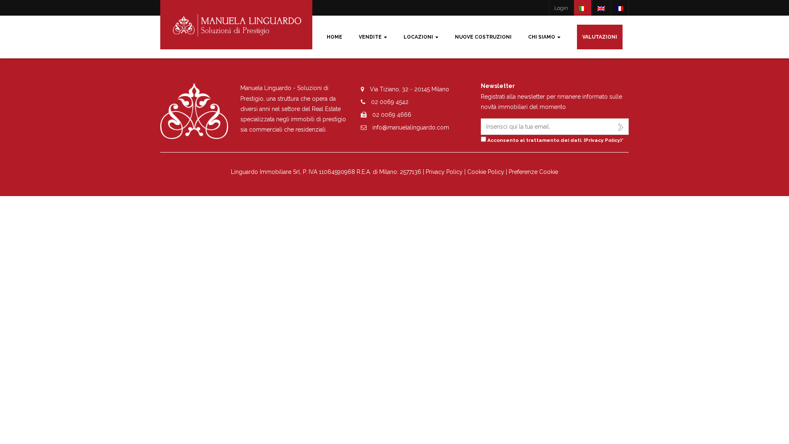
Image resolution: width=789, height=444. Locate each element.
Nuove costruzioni (483, 37)
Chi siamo (542, 37)
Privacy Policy (602, 140)
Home (334, 37)
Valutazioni (599, 37)
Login (561, 8)
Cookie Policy (485, 172)
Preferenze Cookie (533, 172)
